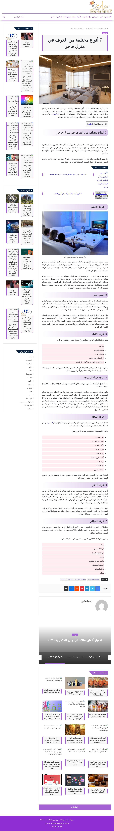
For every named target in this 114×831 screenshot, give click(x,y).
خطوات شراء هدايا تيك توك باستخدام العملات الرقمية (75, 791)
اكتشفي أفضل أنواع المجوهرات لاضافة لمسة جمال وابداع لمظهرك (75, 740)
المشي (50, 423)
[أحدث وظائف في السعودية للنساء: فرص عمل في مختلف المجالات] (27, 158)
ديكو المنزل (70, 579)
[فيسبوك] (97, 588)
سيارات (29, 388)
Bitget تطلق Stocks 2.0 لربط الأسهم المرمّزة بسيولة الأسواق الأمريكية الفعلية (27, 296)
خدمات (29, 377)
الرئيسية (107, 17)
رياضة (30, 381)
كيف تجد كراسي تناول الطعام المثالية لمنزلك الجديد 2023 (68, 174)
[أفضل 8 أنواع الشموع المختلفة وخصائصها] (98, 780)
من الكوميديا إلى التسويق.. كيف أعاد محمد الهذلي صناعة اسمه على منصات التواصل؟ (27, 236)
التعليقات (74, 807)
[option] (98, 658)
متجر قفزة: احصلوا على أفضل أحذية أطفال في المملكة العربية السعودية (52, 717)
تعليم (74, 17)
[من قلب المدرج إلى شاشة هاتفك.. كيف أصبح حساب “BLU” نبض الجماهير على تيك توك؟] (12, 36)
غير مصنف (28, 398)
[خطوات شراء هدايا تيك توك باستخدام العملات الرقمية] (75, 780)
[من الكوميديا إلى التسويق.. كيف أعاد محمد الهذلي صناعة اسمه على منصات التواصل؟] (27, 223)
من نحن (47, 823)
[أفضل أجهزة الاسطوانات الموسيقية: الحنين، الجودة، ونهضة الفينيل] (98, 729)
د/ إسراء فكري (87, 601)
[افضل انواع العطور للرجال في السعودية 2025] (75, 683)
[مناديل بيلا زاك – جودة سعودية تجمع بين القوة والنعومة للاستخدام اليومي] (12, 64)
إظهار (90, 124)
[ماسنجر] (71, 588)
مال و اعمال (28, 405)
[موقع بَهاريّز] (100, 6)
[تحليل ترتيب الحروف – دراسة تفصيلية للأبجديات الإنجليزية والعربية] (75, 706)
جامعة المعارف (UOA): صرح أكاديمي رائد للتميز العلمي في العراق (27, 210)
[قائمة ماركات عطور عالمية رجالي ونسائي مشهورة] (98, 706)
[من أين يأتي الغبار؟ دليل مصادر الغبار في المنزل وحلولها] (98, 753)
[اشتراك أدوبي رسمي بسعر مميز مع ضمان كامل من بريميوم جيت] (27, 100)
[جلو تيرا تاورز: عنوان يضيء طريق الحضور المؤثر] (12, 226)
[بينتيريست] (82, 588)
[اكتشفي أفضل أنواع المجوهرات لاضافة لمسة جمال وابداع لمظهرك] (75, 729)
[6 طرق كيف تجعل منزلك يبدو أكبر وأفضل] (101, 195)
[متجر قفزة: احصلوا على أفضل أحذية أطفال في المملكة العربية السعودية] (52, 706)
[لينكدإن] (87, 588)
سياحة (30, 384)
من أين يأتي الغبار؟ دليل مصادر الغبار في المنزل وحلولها (98, 764)
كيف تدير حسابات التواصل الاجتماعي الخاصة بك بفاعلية (74, 763)
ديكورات (63, 579)
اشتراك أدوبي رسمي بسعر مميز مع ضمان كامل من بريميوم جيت (27, 112)
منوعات (97, 28)
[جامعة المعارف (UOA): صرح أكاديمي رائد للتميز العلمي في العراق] (27, 199)
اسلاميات (86, 17)
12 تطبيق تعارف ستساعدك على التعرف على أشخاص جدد (52, 740)
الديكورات (55, 114)
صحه (30, 391)
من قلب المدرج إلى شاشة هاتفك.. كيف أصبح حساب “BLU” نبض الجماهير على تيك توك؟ (12, 48)
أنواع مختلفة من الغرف (93, 579)
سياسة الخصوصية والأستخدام (60, 823)
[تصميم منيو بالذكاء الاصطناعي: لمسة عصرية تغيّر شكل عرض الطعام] (27, 251)
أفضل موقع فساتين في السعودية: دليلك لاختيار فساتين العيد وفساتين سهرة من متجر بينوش (27, 83)
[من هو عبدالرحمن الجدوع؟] (27, 36)
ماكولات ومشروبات (25, 402)
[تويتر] (92, 588)
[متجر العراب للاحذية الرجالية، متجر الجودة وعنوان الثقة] (12, 100)
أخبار (101, 17)
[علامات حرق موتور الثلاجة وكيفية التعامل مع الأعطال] (52, 682)
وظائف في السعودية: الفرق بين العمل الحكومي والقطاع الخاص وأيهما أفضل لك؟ (13, 142)
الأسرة (79, 17)
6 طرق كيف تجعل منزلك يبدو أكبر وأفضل (68, 193)
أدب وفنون (95, 17)
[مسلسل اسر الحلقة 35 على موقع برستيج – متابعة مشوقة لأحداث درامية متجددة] (52, 753)
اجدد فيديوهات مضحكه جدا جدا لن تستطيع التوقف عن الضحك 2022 (98, 693)
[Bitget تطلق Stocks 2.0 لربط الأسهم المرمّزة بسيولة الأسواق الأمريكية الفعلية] (27, 284)
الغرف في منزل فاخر (80, 579)
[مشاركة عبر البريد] (66, 588)
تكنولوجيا (59, 17)
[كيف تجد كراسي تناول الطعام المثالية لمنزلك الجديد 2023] (101, 180)
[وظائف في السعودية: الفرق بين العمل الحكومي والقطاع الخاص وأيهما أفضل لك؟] (12, 127)
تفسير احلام (67, 17)
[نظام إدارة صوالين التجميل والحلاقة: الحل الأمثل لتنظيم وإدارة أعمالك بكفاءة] (52, 779)
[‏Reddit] (76, 588)
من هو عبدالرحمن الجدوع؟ (26, 44)
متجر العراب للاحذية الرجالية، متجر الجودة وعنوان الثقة (12, 111)
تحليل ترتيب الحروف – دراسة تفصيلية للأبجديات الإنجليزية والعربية (75, 717)
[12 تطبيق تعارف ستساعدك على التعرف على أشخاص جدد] (52, 729)
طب (30, 395)
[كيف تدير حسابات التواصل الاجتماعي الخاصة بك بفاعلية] (75, 753)
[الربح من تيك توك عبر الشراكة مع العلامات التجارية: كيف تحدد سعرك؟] (27, 126)
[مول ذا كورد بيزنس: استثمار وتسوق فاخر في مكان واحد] (12, 198)
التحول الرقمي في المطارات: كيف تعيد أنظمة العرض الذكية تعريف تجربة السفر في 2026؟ (13, 268)
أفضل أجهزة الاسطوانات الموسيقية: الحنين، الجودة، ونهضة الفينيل (98, 740)
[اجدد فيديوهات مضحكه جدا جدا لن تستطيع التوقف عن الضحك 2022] (98, 682)
